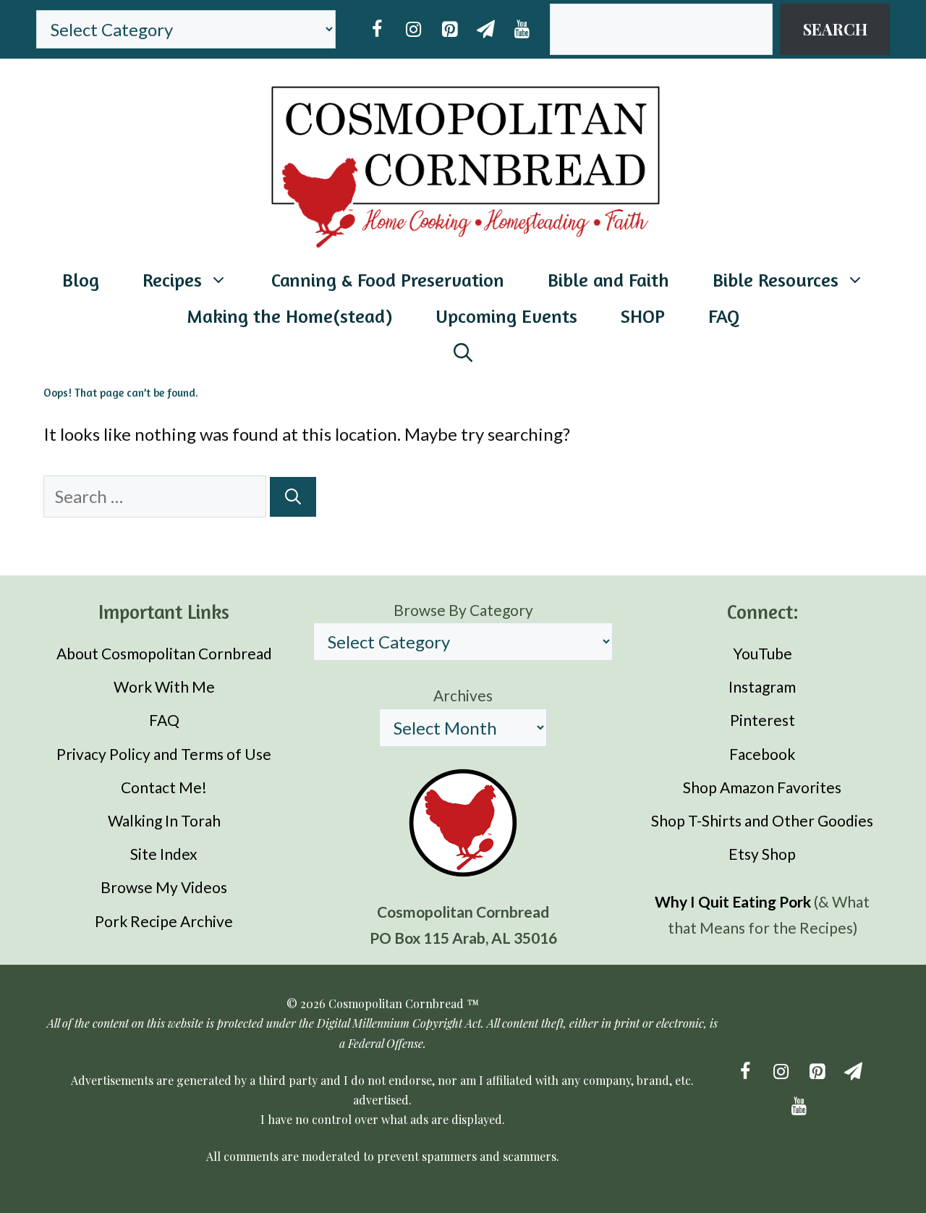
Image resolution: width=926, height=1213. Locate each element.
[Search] (293, 497)
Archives (463, 695)
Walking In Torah (164, 820)
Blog (80, 280)
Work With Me (164, 686)
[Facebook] (377, 30)
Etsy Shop (762, 854)
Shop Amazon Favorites (762, 787)
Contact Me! (164, 787)
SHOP (643, 316)
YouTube (762, 653)
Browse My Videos (164, 887)
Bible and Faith (608, 280)
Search (835, 29)
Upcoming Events (506, 316)
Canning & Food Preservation (387, 280)
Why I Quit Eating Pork (733, 901)
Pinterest (762, 720)
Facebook (762, 754)
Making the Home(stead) (289, 316)
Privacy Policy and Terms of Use (163, 754)
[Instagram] (413, 30)
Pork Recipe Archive (164, 921)
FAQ (723, 316)
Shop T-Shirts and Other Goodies (762, 820)
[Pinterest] (449, 30)
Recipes (172, 280)
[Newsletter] (485, 30)
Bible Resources (775, 280)
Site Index (163, 854)
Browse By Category (463, 610)
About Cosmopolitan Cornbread (164, 653)
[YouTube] (521, 30)
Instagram (762, 686)
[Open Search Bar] (463, 352)
